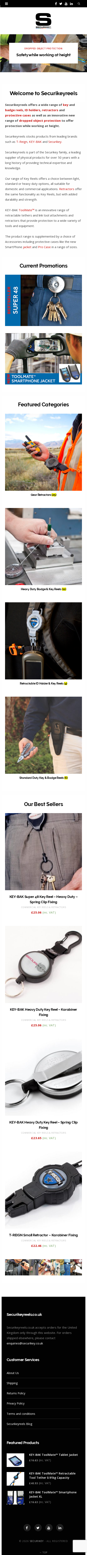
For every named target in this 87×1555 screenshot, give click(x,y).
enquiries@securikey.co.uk (25, 1343)
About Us (13, 1373)
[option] (43, 53)
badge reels (14, 110)
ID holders (32, 110)
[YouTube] (49, 1527)
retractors (50, 110)
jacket (27, 247)
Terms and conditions (21, 1414)
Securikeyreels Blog (19, 1424)
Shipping (12, 1383)
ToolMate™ (26, 210)
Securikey (37, 1541)
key (65, 105)
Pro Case (44, 247)
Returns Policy (16, 1393)
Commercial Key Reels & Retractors (43, 907)
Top (44, 1552)
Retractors (66, 189)
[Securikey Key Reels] (43, 21)
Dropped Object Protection (43, 48)
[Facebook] (27, 1527)
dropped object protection (40, 120)
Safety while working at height (43, 55)
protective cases (18, 115)
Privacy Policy (15, 1403)
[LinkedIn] (60, 1527)
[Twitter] (38, 1527)
